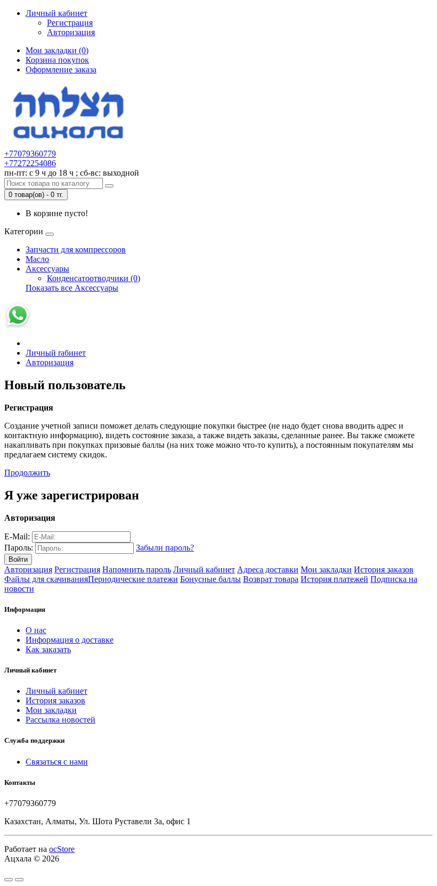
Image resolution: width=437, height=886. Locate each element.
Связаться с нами (57, 761)
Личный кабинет (204, 569)
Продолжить (27, 472)
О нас (36, 630)
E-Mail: (17, 536)
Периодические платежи (133, 579)
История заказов (384, 569)
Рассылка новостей (60, 719)
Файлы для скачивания (46, 579)
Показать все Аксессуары (72, 287)
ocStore (62, 849)
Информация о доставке (70, 639)
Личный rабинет (56, 352)
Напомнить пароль (136, 569)
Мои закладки (326, 569)
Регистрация (70, 22)
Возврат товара (270, 579)
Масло (37, 259)
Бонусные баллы (210, 579)
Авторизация (71, 32)
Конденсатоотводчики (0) (93, 278)
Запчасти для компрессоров (76, 249)
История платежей (334, 579)
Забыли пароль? (165, 547)
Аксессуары (47, 268)
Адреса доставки (267, 569)
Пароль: (18, 547)
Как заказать (48, 649)
